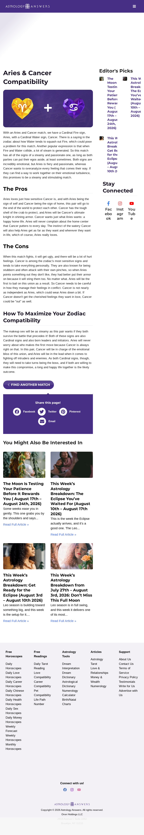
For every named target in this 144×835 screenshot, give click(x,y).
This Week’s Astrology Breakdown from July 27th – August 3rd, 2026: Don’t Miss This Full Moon (71, 588)
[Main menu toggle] (134, 6)
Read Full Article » (16, 524)
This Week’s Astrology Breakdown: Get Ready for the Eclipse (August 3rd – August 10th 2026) (23, 588)
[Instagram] (120, 203)
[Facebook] (108, 203)
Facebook (108, 214)
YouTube (131, 214)
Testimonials (127, 681)
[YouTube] (131, 203)
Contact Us (126, 664)
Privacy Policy (128, 677)
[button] (25, 412)
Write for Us (127, 686)
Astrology (97, 659)
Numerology (98, 686)
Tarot (94, 664)
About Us (125, 659)
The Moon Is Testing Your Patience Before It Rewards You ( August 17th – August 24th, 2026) (23, 493)
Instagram (120, 214)
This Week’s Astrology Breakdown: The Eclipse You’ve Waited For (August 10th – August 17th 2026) (70, 498)
